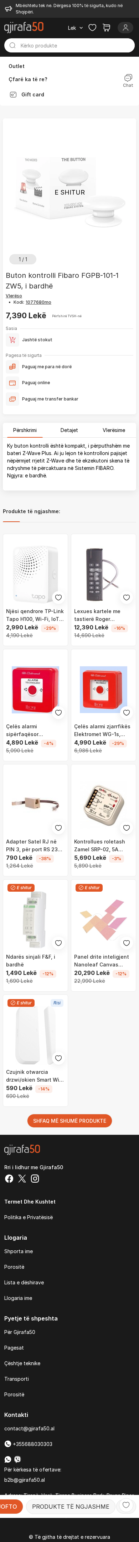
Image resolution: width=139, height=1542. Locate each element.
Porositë (14, 1267)
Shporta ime (18, 1251)
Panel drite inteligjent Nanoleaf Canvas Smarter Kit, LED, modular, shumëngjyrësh (101, 961)
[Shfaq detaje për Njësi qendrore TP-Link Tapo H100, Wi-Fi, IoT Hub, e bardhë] (35, 574)
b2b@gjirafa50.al (24, 1480)
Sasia (11, 328)
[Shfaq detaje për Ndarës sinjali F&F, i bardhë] (35, 920)
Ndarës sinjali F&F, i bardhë (30, 961)
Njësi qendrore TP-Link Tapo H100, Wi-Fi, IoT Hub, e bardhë (35, 615)
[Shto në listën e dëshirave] (126, 1505)
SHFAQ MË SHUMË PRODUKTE (69, 1121)
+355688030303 (31, 1444)
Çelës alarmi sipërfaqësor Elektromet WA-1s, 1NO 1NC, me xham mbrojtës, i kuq (34, 730)
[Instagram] (35, 1179)
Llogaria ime (18, 1298)
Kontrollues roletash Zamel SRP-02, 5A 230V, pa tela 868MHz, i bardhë (102, 846)
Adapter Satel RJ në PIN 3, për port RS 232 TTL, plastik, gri (33, 846)
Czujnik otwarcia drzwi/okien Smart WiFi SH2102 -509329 (34, 1076)
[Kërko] (12, 45)
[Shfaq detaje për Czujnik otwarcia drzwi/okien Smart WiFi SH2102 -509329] (35, 1035)
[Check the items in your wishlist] (92, 28)
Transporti (16, 1379)
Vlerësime (114, 430)
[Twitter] (22, 1179)
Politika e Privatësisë (28, 1217)
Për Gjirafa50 (19, 1332)
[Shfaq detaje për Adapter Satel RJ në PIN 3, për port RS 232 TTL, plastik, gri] (35, 805)
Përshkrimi (25, 430)
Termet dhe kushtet (30, 1202)
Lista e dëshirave (24, 1282)
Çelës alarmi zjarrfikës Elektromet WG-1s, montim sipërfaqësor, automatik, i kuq (102, 730)
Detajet (69, 430)
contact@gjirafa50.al (29, 1428)
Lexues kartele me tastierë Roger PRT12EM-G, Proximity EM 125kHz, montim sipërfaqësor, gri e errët (101, 615)
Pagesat (14, 1348)
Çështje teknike (22, 1363)
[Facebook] (9, 1179)
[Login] (125, 27)
